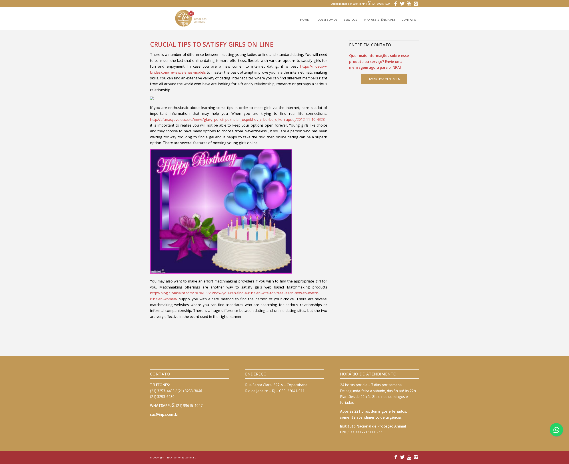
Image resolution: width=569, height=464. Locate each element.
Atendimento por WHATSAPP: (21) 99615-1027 (360, 3)
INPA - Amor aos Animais (181, 457)
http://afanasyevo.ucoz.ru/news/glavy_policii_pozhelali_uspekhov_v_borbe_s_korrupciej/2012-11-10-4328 (237, 119)
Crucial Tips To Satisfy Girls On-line (211, 44)
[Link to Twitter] (402, 3)
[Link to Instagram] (415, 3)
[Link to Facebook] (395, 3)
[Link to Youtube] (409, 3)
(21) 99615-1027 (188, 405)
